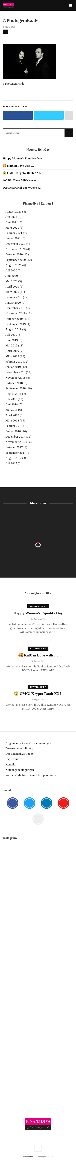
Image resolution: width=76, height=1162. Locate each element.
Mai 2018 (11, 409)
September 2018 (15, 388)
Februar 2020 (13, 297)
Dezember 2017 (15, 436)
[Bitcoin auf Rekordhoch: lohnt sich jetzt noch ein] (38, 953)
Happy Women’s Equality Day (22, 158)
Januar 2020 (13, 302)
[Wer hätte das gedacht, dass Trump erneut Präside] (38, 998)
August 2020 (13, 265)
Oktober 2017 (14, 447)
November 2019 (15, 313)
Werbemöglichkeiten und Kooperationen (31, 775)
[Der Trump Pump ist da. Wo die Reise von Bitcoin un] (38, 1070)
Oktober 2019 (14, 318)
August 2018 (13, 393)
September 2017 (15, 452)
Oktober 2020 (14, 254)
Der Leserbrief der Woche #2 (22, 187)
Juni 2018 (11, 404)
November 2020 (15, 249)
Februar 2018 (13, 425)
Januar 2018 (13, 431)
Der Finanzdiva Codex (19, 753)
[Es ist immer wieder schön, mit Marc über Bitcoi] (38, 875)
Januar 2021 (13, 238)
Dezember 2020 (15, 243)
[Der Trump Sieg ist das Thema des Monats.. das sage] (38, 1015)
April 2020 (12, 286)
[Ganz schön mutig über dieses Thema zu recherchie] (38, 1038)
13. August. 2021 (38, 699)
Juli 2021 (11, 217)
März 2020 (12, 292)
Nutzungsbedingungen (19, 769)
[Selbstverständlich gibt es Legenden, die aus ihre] (38, 1093)
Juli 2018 (11, 399)
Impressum (12, 759)
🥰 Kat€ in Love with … (18, 165)
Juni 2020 (11, 275)
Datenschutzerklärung (19, 748)
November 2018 (15, 377)
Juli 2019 (11, 334)
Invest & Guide (38, 606)
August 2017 (13, 458)
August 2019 (13, 329)
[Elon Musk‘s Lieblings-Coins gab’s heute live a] (38, 853)
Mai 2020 (11, 281)
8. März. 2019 (9, 27)
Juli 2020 (11, 270)
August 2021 (13, 211)
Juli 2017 (11, 463)
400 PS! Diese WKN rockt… (21, 180)
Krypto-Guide (38, 649)
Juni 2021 (11, 222)
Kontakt (10, 764)
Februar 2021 (13, 233)
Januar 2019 (13, 367)
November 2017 (15, 442)
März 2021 (12, 227)
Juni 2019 (11, 340)
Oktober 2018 (14, 383)
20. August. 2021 (38, 661)
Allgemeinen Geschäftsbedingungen (28, 743)
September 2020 (15, 260)
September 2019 (15, 324)
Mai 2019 (11, 345)
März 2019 (12, 356)
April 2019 (12, 350)
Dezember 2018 (15, 372)
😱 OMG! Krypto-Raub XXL (22, 173)
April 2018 (12, 415)
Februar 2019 (13, 361)
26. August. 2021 (38, 619)
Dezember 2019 (15, 308)
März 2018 (12, 420)
